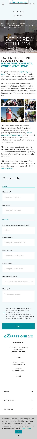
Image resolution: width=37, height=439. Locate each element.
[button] (26, 4)
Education (8, 409)
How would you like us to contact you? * (16, 225)
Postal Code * (7, 263)
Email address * (7, 250)
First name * (6, 192)
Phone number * (8, 237)
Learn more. (27, 428)
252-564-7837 (18, 15)
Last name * (6, 205)
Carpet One (5, 23)
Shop (6, 392)
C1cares (23, 23)
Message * (5, 289)
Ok (18, 432)
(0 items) (33, 4)
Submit (18, 326)
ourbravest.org (7, 168)
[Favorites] (30, 4)
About (15, 23)
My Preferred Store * (9, 276)
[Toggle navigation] (3, 4)
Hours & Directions (18, 351)
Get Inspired (9, 400)
